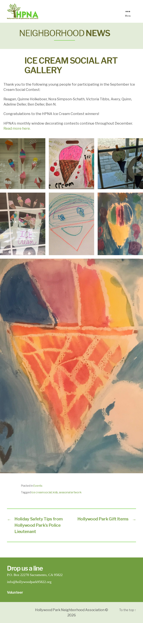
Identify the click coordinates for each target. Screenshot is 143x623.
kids (55, 492)
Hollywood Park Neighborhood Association (69, 610)
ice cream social (41, 492)
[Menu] (129, 11)
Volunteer (15, 592)
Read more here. (17, 128)
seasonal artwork (70, 492)
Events (37, 485)
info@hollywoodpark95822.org (29, 582)
